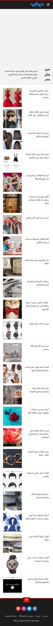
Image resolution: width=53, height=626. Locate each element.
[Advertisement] (26, 36)
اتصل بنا (38, 616)
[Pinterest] (18, 608)
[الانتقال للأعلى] (26, 599)
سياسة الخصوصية (11, 616)
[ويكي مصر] (36, 5)
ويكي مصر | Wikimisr (26, 616)
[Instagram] (23, 608)
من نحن (45, 616)
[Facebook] (34, 608)
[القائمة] (48, 4)
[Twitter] (29, 608)
